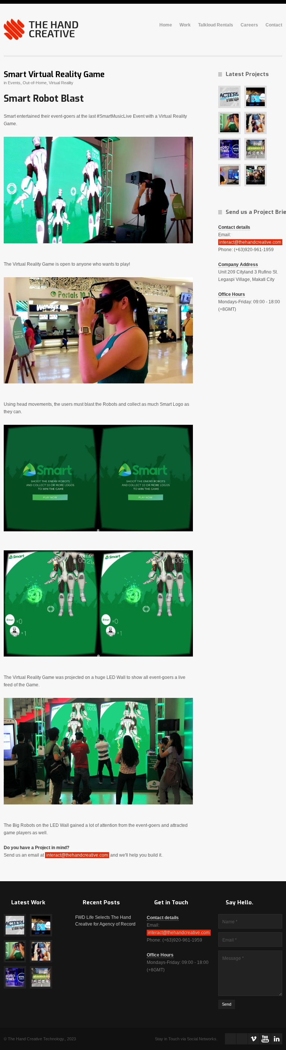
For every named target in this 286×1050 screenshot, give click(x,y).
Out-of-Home (35, 82)
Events (14, 82)
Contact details (234, 227)
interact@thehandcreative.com (77, 855)
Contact (274, 25)
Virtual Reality (61, 82)
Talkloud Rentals (215, 25)
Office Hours (231, 294)
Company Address (238, 264)
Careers (249, 25)
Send (226, 1004)
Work (185, 25)
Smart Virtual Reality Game (54, 74)
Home (165, 25)
